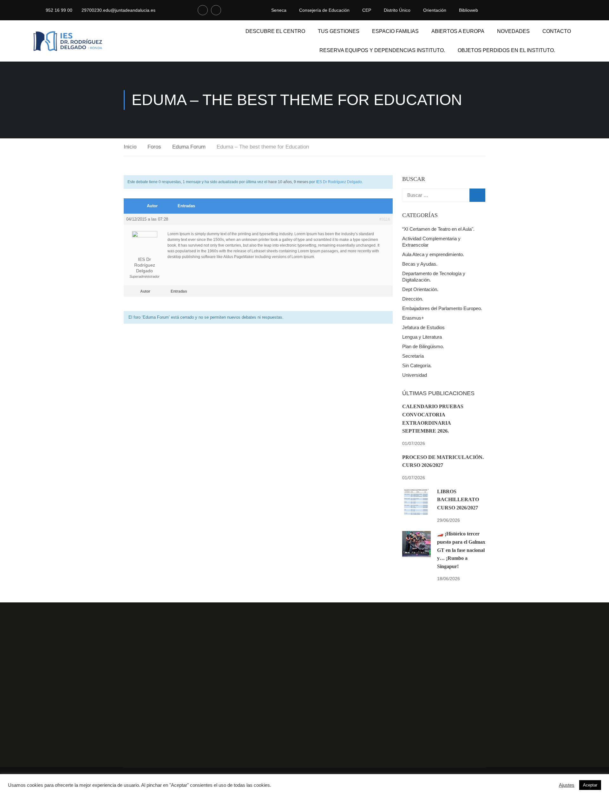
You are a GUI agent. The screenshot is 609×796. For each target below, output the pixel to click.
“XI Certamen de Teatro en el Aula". (438, 229)
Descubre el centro (275, 31)
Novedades (513, 31)
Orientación (434, 10)
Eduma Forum (189, 147)
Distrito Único (397, 10)
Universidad (414, 375)
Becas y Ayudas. (419, 264)
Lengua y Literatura (422, 337)
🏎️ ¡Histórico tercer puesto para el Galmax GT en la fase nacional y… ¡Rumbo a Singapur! (461, 550)
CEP (366, 10)
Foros (154, 147)
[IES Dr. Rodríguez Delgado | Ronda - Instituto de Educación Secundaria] (68, 41)
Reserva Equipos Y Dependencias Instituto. (382, 50)
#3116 (384, 219)
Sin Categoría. (417, 365)
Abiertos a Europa (457, 31)
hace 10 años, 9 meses (288, 182)
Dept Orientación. (420, 289)
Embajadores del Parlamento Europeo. (442, 308)
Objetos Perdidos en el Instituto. (506, 50)
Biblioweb (468, 10)
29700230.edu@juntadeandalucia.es (118, 10)
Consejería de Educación (324, 10)
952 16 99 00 (59, 10)
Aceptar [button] (590, 785)
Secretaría (413, 356)
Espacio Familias (395, 31)
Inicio (130, 147)
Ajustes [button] (566, 785)
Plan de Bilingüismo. (423, 346)
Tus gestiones (338, 31)
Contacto (556, 31)
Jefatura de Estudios (423, 327)
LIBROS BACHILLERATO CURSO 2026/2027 (458, 499)
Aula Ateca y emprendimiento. (433, 254)
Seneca (278, 10)
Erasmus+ (413, 318)
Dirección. (412, 299)
